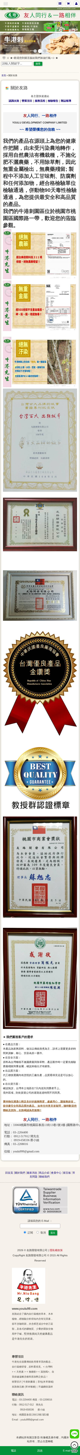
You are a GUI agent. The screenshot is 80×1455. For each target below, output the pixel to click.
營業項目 (27, 100)
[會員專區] (76, 3)
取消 (43, 1232)
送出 (52, 1232)
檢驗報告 (53, 100)
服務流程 (40, 100)
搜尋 (38, 63)
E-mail (66, 1450)
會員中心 (56, 1172)
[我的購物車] (68, 3)
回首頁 (9, 1172)
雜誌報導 (66, 100)
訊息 (40, 1450)
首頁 (3, 75)
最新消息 (32, 1172)
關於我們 (20, 1172)
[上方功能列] (59, 3)
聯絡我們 (44, 1176)
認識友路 (14, 100)
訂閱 (30, 1232)
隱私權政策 (56, 1250)
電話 (13, 1450)
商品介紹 (44, 1172)
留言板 (67, 1172)
